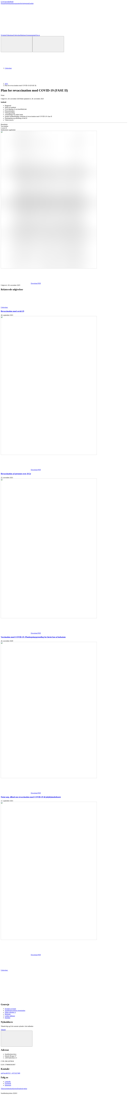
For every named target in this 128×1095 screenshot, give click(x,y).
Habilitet (7, 1018)
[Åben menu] (48, 44)
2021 (6, 84)
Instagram (8, 1085)
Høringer (23, 35)
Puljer (6, 3)
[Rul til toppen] (16, 1039)
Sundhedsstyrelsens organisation (15, 1010)
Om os (38, 35)
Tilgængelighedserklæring (9, 1088)
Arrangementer (31, 35)
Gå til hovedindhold (7, 2)
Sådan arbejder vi (10, 1012)
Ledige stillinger (10, 1016)
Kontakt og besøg (10, 1009)
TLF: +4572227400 (14, 1073)
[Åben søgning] (16, 44)
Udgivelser (17, 35)
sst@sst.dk (4, 1073)
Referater (8, 1014)
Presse (3, 3)
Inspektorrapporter (14, 3)
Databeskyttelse (22, 1088)
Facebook (8, 1083)
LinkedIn (8, 1081)
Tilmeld (3, 1030)
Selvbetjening (24, 3)
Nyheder (3, 35)
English (31, 3)
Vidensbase (10, 35)
